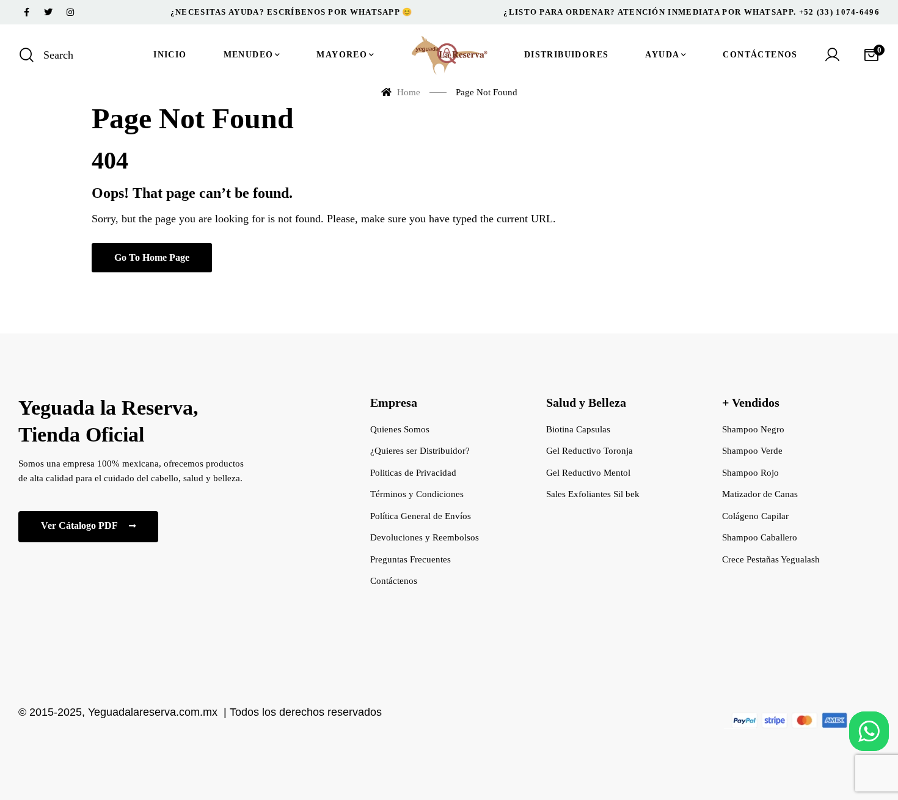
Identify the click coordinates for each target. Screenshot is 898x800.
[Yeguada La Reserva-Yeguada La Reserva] (449, 55)
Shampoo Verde (752, 451)
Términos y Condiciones (417, 494)
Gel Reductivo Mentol (588, 473)
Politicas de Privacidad (413, 473)
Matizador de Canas (760, 494)
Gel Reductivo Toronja (589, 451)
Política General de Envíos (420, 516)
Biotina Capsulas (578, 429)
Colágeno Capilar (755, 516)
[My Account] (832, 55)
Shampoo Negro (753, 429)
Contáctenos (393, 581)
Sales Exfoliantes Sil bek (593, 494)
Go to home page (151, 257)
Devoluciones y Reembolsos (424, 537)
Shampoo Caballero (759, 537)
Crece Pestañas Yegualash (771, 559)
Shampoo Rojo (750, 473)
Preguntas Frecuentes (410, 559)
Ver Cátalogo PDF (80, 525)
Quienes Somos (399, 429)
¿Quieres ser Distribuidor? (420, 451)
